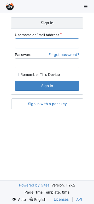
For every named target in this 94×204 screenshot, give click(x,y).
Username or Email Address (37, 35)
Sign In (47, 85)
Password (23, 54)
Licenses (61, 199)
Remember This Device (40, 74)
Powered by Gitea (34, 185)
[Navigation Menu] (86, 6)
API (79, 199)
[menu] (19, 199)
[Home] (10, 6)
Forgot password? (64, 54)
